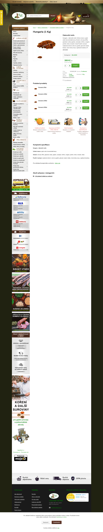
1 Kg (83, 74)
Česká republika (71, 75)
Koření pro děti (17, 152)
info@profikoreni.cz (56, 507)
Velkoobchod (17, 502)
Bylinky (15, 55)
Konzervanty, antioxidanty (16, 111)
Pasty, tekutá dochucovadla (17, 47)
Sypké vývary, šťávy (18, 50)
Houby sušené (17, 78)
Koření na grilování (18, 158)
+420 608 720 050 (56, 501)
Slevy (14, 31)
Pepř (14, 57)
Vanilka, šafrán (17, 63)
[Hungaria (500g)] (35, 108)
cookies (65, 517)
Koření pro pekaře (18, 154)
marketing (58, 517)
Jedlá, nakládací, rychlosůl (17, 97)
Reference (17, 505)
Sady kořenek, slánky (19, 144)
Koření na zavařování (19, 160)
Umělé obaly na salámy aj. (17, 130)
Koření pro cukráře (18, 156)
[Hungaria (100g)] (35, 95)
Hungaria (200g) (42, 100)
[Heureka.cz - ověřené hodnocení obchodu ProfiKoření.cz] (77, 497)
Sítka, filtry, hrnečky (18, 146)
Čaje (14, 84)
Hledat (53, 16)
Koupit (75, 65)
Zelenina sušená (17, 76)
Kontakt (16, 507)
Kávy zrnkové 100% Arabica (18, 86)
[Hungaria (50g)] (35, 89)
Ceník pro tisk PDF (36, 502)
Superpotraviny (17, 65)
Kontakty (15, 5)
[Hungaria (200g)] (35, 102)
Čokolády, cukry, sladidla (17, 115)
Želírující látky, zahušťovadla (17, 107)
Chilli (14, 61)
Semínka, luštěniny (18, 72)
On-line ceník (35, 499)
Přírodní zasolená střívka (18, 127)
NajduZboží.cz (20, 450)
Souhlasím (56, 522)
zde (58, 528)
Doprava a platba (28, 2)
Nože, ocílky (16, 137)
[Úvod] (18, 16)
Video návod (53, 2)
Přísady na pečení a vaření (18, 104)
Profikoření (84, 71)
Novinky (15, 33)
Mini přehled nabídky (37, 507)
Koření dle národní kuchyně (18, 162)
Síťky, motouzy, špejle (17, 134)
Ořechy (15, 70)
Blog (21, 5)
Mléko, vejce (16, 118)
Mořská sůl (16, 93)
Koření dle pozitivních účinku (18, 166)
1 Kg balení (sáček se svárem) (57, 27)
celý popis (65, 49)
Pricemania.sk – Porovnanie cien (20, 452)
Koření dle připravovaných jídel (18, 169)
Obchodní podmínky (41, 2)
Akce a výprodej (36, 497)
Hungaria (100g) (42, 94)
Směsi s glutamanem (19, 45)
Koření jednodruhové (19, 41)
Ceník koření (16, 35)
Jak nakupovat (18, 494)
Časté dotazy (17, 510)
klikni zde (57, 163)
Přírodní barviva (17, 52)
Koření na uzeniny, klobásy (18, 123)
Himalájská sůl (17, 95)
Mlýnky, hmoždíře (18, 142)
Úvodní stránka (17, 2)
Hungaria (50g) (42, 87)
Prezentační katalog (37, 505)
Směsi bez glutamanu (19, 43)
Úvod (34, 27)
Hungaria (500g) (42, 107)
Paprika (15, 59)
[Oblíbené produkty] (81, 3)
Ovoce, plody (17, 74)
